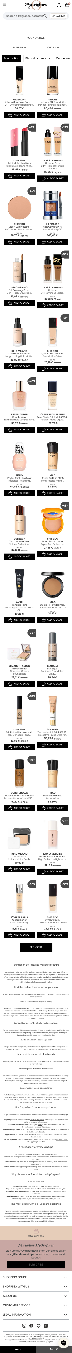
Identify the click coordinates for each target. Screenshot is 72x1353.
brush (40, 1124)
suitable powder (62, 1139)
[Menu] (5, 5)
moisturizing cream (37, 1120)
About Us (10, 1296)
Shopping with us (16, 1287)
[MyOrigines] (36, 5)
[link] (59, 5)
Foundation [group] (11, 58)
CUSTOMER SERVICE (16, 1305)
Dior (14, 1076)
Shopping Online (15, 1277)
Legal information (17, 1315)
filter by (18, 47)
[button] (63, 1343)
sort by (51, 47)
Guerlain (11, 1095)
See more (36, 947)
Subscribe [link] (36, 1265)
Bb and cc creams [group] (37, 58)
